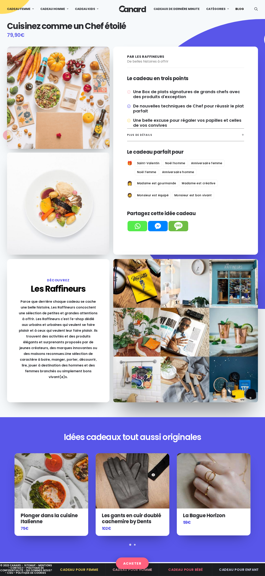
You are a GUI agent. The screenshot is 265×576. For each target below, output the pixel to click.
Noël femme (146, 172)
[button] (256, 9)
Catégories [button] (215, 9)
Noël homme (175, 163)
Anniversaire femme (206, 163)
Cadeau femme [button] (18, 9)
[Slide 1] (130, 545)
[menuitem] (22, 9)
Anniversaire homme (178, 172)
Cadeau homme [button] (52, 9)
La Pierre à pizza (202, 515)
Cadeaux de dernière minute (177, 9)
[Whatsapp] (137, 226)
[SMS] (178, 226)
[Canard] (132, 9)
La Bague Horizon (123, 515)
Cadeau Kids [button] (85, 9)
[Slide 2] (134, 545)
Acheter (132, 563)
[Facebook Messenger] (158, 226)
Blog (239, 9)
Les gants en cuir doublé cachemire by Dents (50, 518)
